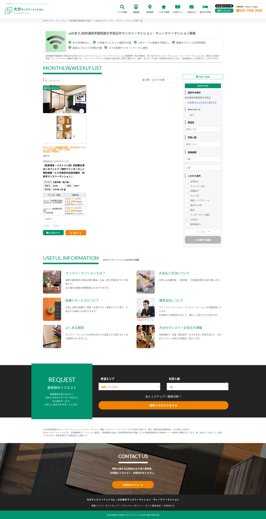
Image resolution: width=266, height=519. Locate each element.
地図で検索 (204, 76)
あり (192, 114)
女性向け (194, 181)
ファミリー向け (197, 186)
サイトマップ (111, 506)
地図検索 (150, 12)
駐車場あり (195, 224)
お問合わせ (191, 12)
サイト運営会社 (153, 506)
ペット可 (194, 195)
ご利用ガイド (177, 12)
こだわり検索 (163, 12)
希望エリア (108, 379)
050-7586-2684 (251, 10)
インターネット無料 (200, 214)
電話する (77, 232)
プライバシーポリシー (132, 506)
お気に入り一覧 (225, 6)
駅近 (192, 209)
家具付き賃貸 (205, 12)
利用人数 (174, 379)
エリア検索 (122, 12)
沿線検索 (136, 12)
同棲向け (194, 190)
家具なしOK (196, 205)
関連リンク (97, 506)
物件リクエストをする (163, 405)
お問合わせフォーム (133, 484)
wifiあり (194, 219)
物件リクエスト (224, 10)
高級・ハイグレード (200, 200)
